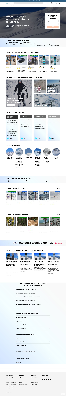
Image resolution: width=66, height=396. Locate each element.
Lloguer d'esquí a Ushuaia (43, 66)
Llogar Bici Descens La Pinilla (10, 227)
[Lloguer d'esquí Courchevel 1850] (11, 195)
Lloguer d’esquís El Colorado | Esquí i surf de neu (43, 202)
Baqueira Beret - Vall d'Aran (10, 159)
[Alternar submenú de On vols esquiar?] (11, 5)
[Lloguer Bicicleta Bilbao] (44, 221)
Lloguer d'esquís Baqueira (10, 377)
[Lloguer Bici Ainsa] (22, 221)
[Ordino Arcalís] (56, 152)
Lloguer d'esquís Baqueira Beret (12, 131)
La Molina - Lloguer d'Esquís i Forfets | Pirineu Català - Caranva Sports (38, 162)
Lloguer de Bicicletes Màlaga (11, 127)
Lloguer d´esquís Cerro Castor (22, 201)
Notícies (20, 382)
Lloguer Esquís (11, 105)
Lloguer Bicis (51, 91)
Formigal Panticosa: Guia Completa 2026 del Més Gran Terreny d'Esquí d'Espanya (19, 162)
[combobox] (28, 3)
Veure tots (58, 188)
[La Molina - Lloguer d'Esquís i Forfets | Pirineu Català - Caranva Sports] (37, 152)
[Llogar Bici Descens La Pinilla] (11, 221)
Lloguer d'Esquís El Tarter (39, 120)
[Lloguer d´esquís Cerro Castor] (22, 195)
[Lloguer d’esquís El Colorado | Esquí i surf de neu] (44, 195)
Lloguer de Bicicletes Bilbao (11, 120)
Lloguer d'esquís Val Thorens (53, 122)
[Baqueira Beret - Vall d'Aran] (10, 152)
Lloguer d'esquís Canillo (38, 130)
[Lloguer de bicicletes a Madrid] (55, 221)
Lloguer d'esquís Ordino (38, 124)
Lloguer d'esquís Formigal (11, 129)
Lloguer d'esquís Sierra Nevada (12, 135)
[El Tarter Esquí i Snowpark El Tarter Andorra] (47, 152)
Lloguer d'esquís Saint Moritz (53, 120)
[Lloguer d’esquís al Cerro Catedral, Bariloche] (33, 60)
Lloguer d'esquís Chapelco (25, 122)
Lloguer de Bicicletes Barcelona (12, 124)
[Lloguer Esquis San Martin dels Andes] (55, 60)
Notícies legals (33, 380)
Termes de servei (34, 384)
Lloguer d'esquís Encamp (39, 122)
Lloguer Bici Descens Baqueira (31, 228)
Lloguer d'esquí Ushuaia (24, 124)
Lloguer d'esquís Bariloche (25, 126)
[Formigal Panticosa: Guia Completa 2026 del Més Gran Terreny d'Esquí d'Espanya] (19, 152)
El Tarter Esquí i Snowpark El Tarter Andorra (46, 160)
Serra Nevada (28, 157)
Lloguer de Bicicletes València (12, 122)
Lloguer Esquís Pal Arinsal (39, 126)
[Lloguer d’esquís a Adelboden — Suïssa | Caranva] (55, 195)
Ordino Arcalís (56, 158)
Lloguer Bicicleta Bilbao (43, 227)
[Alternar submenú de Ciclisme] (16, 5)
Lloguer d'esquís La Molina (11, 133)
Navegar (20, 380)
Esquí (20, 377)
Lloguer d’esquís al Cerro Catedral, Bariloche (32, 67)
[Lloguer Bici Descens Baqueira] (33, 221)
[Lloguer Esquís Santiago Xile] (11, 60)
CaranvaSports (9, 392)
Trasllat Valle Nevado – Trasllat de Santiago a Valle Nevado (22, 67)
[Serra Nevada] (28, 152)
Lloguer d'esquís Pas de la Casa (39, 128)
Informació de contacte (34, 377)
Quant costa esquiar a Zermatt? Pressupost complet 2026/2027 (54, 263)
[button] (59, 3)
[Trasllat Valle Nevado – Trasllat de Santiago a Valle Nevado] (22, 60)
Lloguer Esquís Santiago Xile (10, 66)
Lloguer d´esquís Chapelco (32, 201)
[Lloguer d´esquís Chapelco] (33, 195)
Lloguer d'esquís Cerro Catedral (26, 120)
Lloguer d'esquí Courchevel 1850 (10, 202)
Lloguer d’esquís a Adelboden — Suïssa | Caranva (55, 202)
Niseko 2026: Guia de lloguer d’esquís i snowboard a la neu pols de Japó (39, 263)
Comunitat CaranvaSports (23, 384)
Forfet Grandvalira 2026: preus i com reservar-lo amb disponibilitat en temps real (11, 264)
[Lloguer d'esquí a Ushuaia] (44, 60)
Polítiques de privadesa (35, 382)
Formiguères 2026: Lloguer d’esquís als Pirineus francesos (25, 263)
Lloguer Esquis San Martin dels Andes (54, 67)
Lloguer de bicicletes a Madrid (55, 227)
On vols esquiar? (8, 5)
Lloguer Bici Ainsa (20, 227)
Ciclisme (14, 5)
